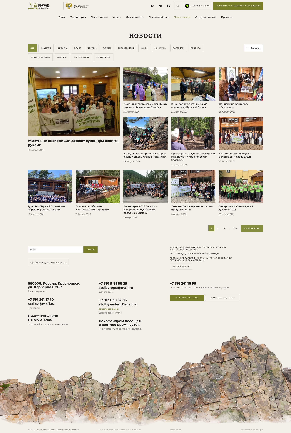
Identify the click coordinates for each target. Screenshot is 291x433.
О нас (62, 17)
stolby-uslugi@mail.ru (118, 304)
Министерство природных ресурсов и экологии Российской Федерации (198, 248)
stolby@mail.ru (41, 304)
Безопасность (81, 57)
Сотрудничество (205, 17)
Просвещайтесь (159, 17)
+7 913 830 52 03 (113, 300)
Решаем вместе (181, 266)
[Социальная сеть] (152, 6)
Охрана (92, 48)
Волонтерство (126, 48)
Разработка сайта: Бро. (252, 429)
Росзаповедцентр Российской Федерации (195, 254)
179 (235, 228)
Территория (78, 17)
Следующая (251, 228)
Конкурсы (160, 48)
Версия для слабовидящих (51, 262)
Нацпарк (46, 48)
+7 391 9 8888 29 (113, 283)
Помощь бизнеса (40, 57)
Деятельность (135, 17)
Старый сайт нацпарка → (222, 298)
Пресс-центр (182, 17)
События (63, 48)
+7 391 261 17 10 (41, 299)
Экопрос (62, 57)
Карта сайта (175, 429)
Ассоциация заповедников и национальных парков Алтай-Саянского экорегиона (201, 259)
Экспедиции (103, 57)
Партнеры (178, 48)
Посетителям (99, 17)
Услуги (117, 17)
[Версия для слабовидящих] (178, 6)
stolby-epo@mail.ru (116, 288)
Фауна (144, 48)
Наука (77, 48)
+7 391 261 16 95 (183, 283)
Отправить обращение (187, 298)
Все (32, 48)
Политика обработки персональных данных (120, 429)
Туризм (107, 48)
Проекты (226, 17)
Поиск (90, 249)
